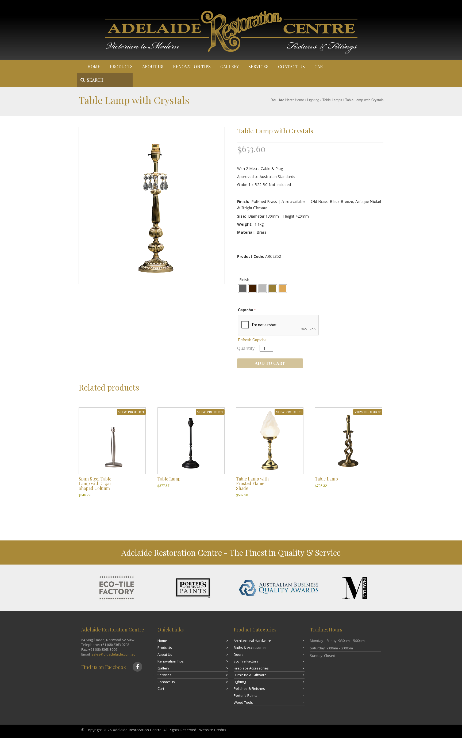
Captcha (247, 309)
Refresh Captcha (252, 339)
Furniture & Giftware (250, 674)
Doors (239, 654)
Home (93, 66)
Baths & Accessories (250, 647)
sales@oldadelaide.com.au (113, 654)
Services (258, 66)
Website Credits (212, 729)
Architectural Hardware (252, 640)
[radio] (242, 289)
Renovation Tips (192, 66)
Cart (319, 66)
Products (121, 66)
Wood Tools (243, 702)
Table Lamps (332, 99)
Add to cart (270, 363)
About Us (152, 66)
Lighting (313, 99)
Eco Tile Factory (246, 661)
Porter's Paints (245, 695)
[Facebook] (137, 667)
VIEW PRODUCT (131, 412)
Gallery (229, 66)
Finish (244, 279)
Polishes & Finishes (249, 688)
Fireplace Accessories (251, 668)
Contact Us (291, 66)
